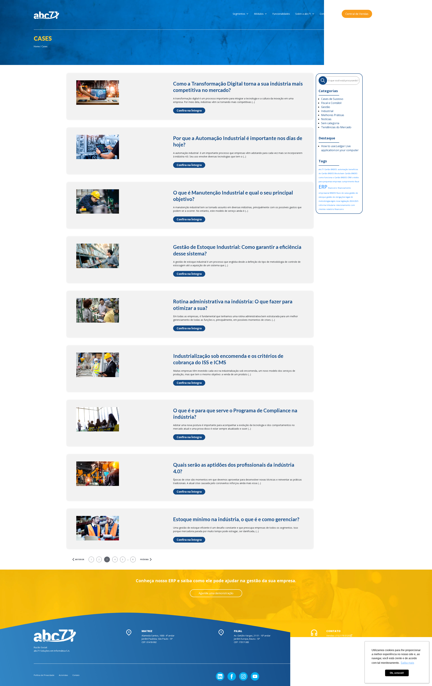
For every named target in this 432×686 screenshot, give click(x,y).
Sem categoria (330, 123)
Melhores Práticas (332, 115)
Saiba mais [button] (407, 662)
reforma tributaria (327, 205)
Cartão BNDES (351, 173)
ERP (323, 186)
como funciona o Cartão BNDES (333, 177)
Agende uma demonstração (216, 593)
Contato (75, 675)
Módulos (259, 13)
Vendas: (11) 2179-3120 (338, 635)
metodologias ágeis (327, 201)
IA (352, 197)
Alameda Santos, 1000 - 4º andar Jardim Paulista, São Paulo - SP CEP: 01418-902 (158, 639)
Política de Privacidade (44, 675)
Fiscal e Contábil (331, 103)
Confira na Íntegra (189, 110)
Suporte (330, 638)
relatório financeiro (335, 209)
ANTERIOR (79, 559)
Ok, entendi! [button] (397, 672)
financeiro (332, 188)
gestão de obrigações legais (338, 197)
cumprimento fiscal (350, 181)
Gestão (325, 107)
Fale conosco (333, 642)
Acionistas (63, 675)
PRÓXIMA (144, 559)
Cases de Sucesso (332, 99)
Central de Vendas (356, 14)
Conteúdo (325, 13)
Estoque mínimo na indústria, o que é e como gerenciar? (236, 519)
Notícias (326, 119)
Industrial (327, 111)
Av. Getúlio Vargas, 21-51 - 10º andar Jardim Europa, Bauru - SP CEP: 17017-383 (252, 639)
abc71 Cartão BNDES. (328, 169)
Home (37, 46)
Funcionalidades (281, 13)
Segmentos (239, 13)
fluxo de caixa (342, 193)
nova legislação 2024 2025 (347, 201)
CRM (349, 177)
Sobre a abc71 (303, 13)
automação (343, 169)
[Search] (323, 80)
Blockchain (339, 173)
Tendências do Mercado (336, 127)
